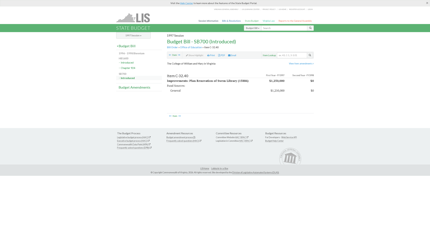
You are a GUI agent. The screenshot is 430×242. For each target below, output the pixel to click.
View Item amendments (301, 63)
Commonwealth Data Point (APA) (132, 144)
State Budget (252, 20)
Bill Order (172, 47)
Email (233, 55)
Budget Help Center (274, 140)
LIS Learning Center (251, 9)
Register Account (297, 9)
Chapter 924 (128, 67)
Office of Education (191, 47)
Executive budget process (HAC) (132, 140)
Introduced (127, 62)
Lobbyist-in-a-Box (219, 168)
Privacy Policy (269, 9)
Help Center (186, 3)
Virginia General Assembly (226, 9)
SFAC (243, 137)
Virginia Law (269, 20)
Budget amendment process (179, 137)
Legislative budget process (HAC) (132, 137)
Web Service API (289, 137)
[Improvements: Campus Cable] (170, 55)
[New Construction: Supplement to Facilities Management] (179, 55)
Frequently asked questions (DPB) (133, 147)
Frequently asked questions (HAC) (182, 140)
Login (310, 9)
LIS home (282, 9)
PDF (222, 55)
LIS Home (204, 168)
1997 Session (132, 35)
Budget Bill (252, 28)
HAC (237, 137)
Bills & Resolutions (231, 20)
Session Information (208, 20)
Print (212, 55)
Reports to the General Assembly (295, 20)
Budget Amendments (134, 87)
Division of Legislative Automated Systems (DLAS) (255, 172)
